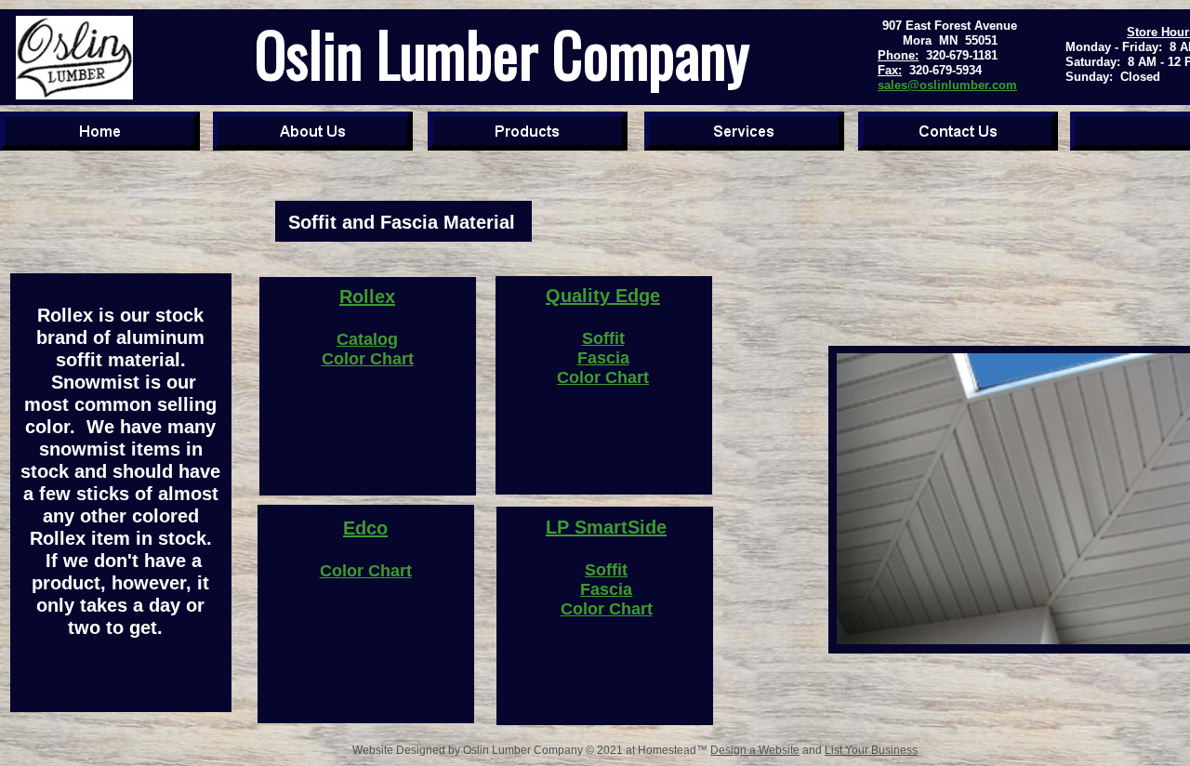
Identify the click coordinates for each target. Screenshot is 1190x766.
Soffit (603, 338)
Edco (365, 528)
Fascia (603, 358)
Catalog (367, 339)
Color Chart (368, 359)
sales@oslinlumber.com (947, 85)
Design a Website (755, 750)
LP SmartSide (606, 527)
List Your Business (871, 750)
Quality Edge (603, 295)
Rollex (367, 296)
